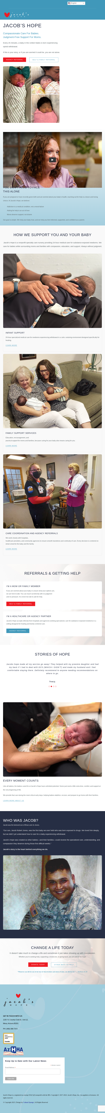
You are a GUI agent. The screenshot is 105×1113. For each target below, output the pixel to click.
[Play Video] (52, 159)
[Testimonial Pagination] (49, 713)
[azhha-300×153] (13, 1073)
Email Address (10, 1094)
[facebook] (89, 3)
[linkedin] (95, 3)
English (73, 3)
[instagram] (92, 3)
